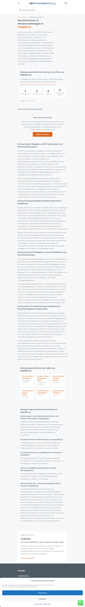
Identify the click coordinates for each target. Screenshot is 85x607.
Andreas (25, 538)
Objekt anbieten (42, 134)
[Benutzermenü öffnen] (66, 3)
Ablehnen (42, 599)
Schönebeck (27, 84)
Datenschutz (47, 604)
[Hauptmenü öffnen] (19, 3)
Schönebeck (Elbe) (45, 84)
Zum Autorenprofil (27, 558)
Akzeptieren (42, 593)
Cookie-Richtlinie (38, 604)
